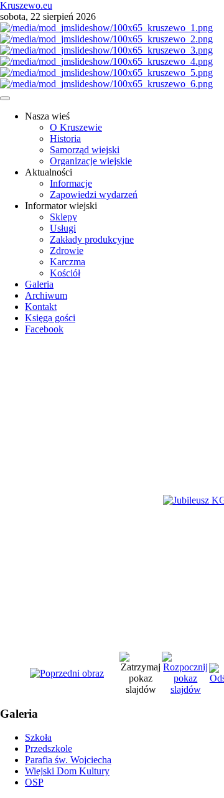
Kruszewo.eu (26, 5)
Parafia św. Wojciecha (68, 759)
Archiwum (46, 295)
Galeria (39, 284)
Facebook (44, 329)
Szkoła (38, 737)
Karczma (67, 261)
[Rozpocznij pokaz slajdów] (185, 689)
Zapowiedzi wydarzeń (94, 194)
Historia (65, 138)
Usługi (63, 228)
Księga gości (50, 317)
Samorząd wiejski (84, 149)
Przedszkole (48, 748)
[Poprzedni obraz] (67, 673)
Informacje (71, 183)
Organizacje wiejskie (91, 161)
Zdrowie (66, 250)
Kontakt (41, 306)
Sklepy (63, 217)
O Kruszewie (76, 127)
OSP (34, 782)
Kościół (65, 273)
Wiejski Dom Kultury (67, 771)
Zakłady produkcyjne (92, 239)
